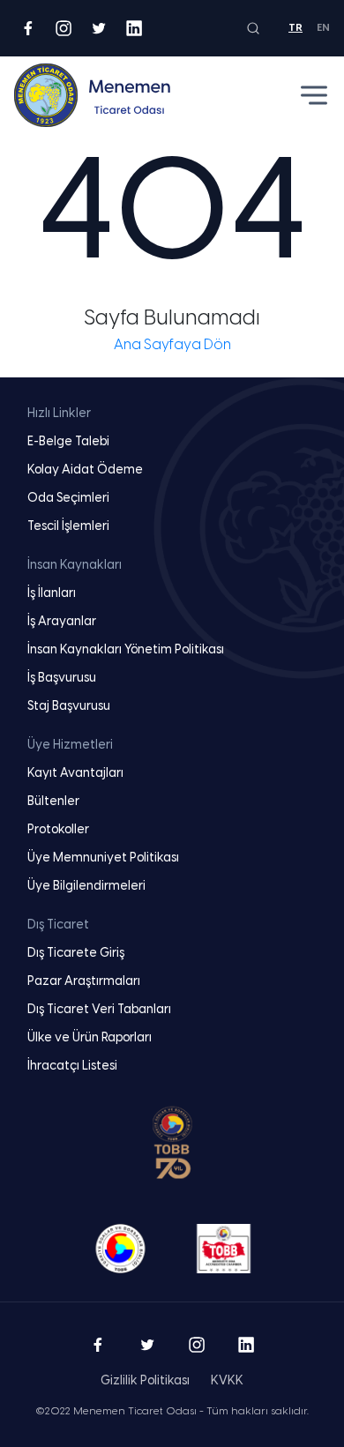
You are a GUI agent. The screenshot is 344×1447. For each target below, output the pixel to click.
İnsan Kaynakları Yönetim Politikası (125, 650)
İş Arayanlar (61, 622)
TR (295, 28)
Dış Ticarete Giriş (75, 953)
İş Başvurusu (61, 678)
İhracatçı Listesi (72, 1066)
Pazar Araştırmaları (83, 981)
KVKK (227, 1381)
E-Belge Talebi (68, 442)
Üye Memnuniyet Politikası (103, 858)
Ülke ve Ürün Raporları (89, 1038)
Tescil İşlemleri (68, 526)
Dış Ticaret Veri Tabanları (99, 1010)
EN (323, 28)
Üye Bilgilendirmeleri (86, 886)
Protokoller (58, 830)
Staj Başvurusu (68, 706)
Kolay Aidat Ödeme (85, 470)
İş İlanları (51, 593)
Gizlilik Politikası (145, 1381)
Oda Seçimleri (68, 498)
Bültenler (53, 802)
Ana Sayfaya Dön (172, 345)
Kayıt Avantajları (75, 773)
